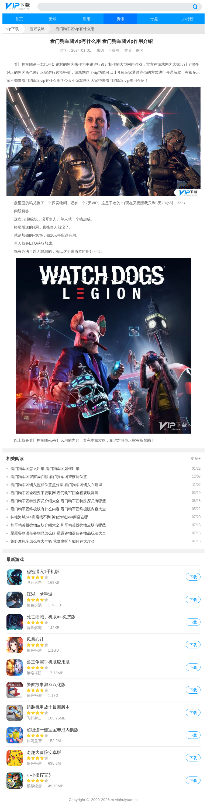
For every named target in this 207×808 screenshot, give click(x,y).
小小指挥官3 (103, 780)
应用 (86, 19)
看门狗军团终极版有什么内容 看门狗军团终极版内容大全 (58, 509)
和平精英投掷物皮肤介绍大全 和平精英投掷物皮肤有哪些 (58, 525)
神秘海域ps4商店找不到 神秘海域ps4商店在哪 (49, 517)
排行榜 (188, 19)
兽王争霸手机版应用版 (103, 667)
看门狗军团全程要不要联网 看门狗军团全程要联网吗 (54, 493)
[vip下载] (21, 7)
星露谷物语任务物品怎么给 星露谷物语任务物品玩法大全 (58, 533)
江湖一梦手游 (103, 599)
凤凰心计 (103, 645)
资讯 (120, 19)
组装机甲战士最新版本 (103, 712)
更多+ (196, 458)
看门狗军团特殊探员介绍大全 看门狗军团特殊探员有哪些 (58, 501)
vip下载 (12, 29)
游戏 (53, 19)
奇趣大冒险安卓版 (103, 758)
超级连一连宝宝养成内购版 (103, 735)
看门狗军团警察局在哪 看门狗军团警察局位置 (49, 477)
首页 (19, 19)
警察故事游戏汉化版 (103, 690)
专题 (154, 19)
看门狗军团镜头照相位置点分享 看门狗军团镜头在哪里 (56, 485)
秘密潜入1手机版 (103, 577)
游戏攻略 (37, 29)
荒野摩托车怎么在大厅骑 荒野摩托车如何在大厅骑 (53, 541)
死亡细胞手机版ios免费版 (103, 622)
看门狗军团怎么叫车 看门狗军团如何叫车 (45, 468)
